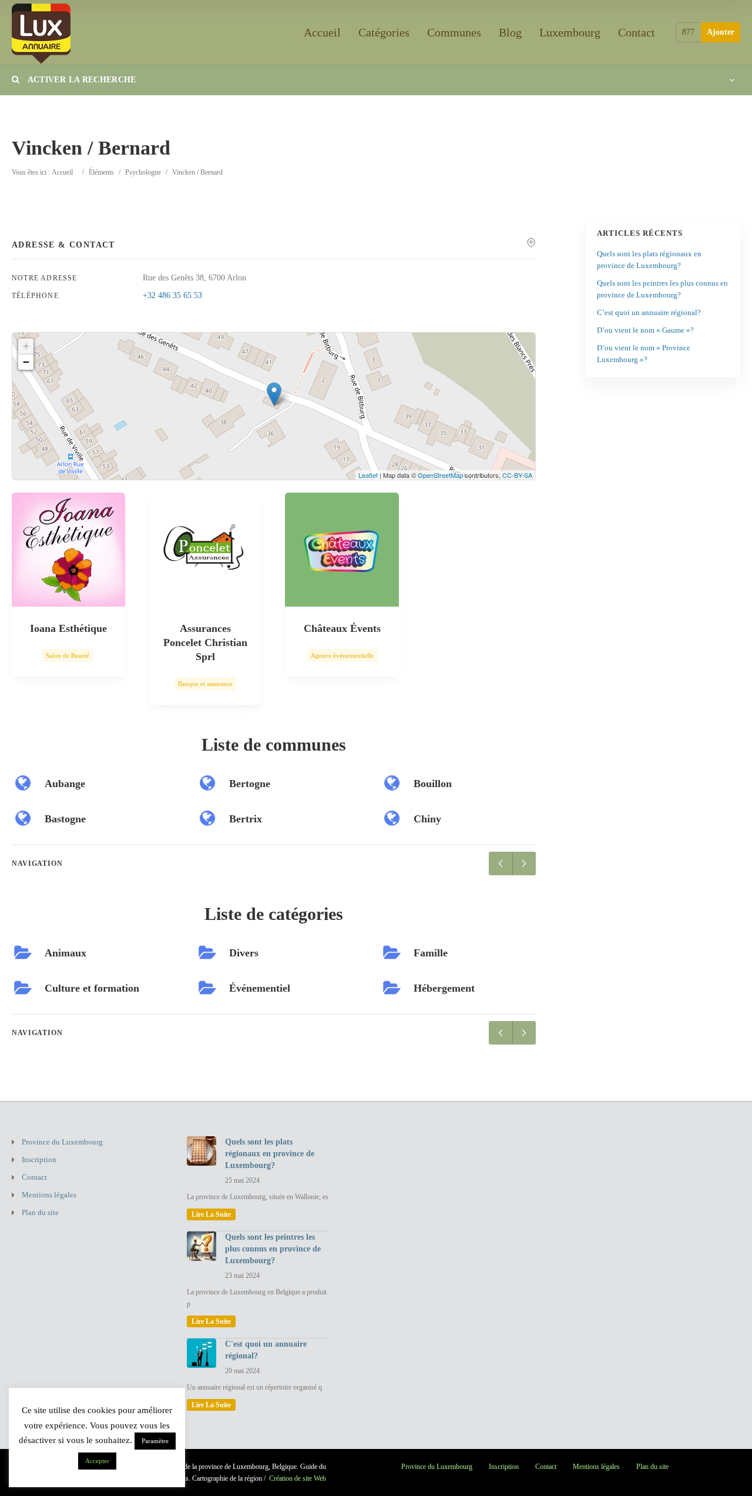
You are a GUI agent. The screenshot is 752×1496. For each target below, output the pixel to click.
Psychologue (143, 172)
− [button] (26, 362)
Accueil (322, 32)
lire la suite (211, 1214)
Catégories (383, 32)
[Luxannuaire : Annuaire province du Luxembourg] (41, 32)
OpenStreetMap (440, 475)
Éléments (101, 172)
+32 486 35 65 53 (172, 295)
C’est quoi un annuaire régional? (649, 312)
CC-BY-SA (517, 475)
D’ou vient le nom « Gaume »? (645, 330)
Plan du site (40, 1212)
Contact (636, 32)
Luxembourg (569, 32)
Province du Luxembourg (62, 1141)
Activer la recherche (80, 79)
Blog (510, 32)
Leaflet (368, 475)
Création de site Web (297, 1478)
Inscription (39, 1159)
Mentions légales (49, 1194)
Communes (454, 32)
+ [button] (26, 346)
